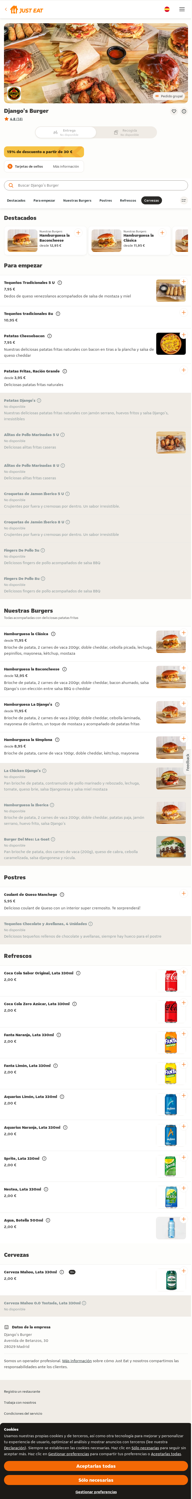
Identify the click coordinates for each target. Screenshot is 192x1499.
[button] (23, 9)
